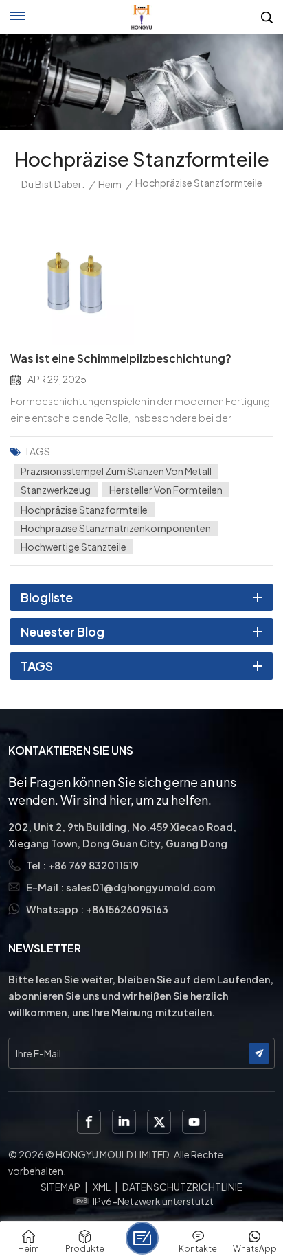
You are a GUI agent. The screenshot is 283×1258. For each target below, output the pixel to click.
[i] (124, 1122)
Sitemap (60, 1186)
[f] (89, 1122)
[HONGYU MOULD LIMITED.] (141, 17)
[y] (194, 1122)
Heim (110, 184)
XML (102, 1186)
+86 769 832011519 (93, 865)
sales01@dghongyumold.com (140, 887)
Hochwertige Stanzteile (73, 546)
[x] (159, 1122)
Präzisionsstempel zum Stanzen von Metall (116, 471)
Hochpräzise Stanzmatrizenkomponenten (116, 528)
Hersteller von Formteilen (166, 489)
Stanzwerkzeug (56, 489)
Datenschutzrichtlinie (182, 1186)
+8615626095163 (127, 909)
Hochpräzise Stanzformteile (84, 509)
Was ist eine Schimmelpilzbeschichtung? (120, 358)
